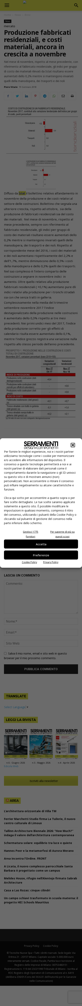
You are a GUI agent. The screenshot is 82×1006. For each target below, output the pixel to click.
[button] (73, 445)
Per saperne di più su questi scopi (62, 534)
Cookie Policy (29, 562)
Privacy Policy (50, 562)
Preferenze (41, 555)
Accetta (41, 544)
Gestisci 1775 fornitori (30, 534)
